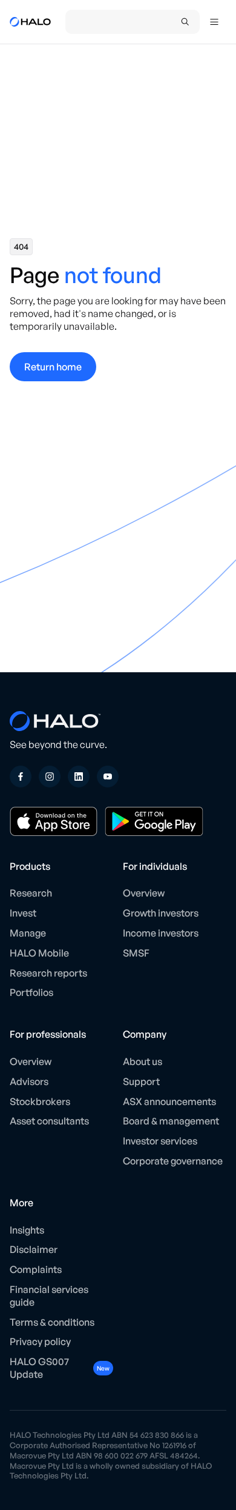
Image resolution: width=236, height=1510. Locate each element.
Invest (23, 913)
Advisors (29, 1081)
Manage (28, 933)
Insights (27, 1230)
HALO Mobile (39, 953)
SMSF (136, 953)
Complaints (36, 1269)
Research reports (48, 973)
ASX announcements (169, 1101)
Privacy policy (40, 1341)
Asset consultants (49, 1121)
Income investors (160, 933)
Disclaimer (33, 1249)
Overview (144, 893)
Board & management (171, 1121)
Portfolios (31, 992)
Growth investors (160, 913)
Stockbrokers (40, 1101)
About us (142, 1061)
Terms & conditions (52, 1322)
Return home (53, 367)
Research (31, 893)
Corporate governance (173, 1161)
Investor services (160, 1141)
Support (141, 1081)
